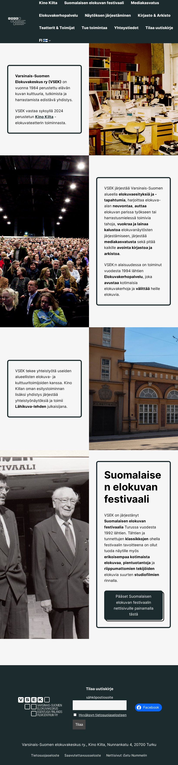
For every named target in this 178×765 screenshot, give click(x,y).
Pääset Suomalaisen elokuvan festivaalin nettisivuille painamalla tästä (133, 605)
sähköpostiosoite (99, 697)
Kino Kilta (44, 116)
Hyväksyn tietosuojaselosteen (103, 715)
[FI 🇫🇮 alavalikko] (50, 40)
